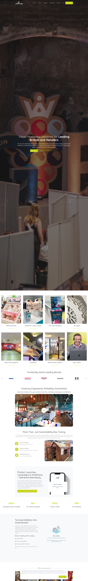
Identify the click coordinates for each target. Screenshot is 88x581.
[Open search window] (63, 2)
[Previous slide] (1, 378)
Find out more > (11, 328)
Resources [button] (59, 3)
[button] (44, 154)
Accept (62, 576)
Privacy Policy (24, 574)
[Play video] (44, 410)
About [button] (34, 3)
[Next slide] (86, 378)
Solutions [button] (40, 3)
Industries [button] (45, 3)
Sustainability (52, 3)
